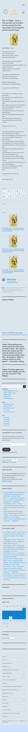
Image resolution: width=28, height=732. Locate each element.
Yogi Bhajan (10, 291)
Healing (16, 289)
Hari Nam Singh (10, 289)
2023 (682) (7, 423)
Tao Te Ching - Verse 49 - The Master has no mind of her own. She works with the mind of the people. (14, 554)
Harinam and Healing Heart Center (9, 720)
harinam (6, 287)
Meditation (11, 290)
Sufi (18, 290)
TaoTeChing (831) (8, 398)
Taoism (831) (7, 396)
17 (7, 617)
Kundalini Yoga (5, 290)
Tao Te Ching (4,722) (9, 411)
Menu (23, 5)
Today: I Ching (6, 676)
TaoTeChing (22, 287)
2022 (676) (7, 425)
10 (7, 615)
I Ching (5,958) (8, 406)
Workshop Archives (7, 693)
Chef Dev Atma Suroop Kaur (9, 690)
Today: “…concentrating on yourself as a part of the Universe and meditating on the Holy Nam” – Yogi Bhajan (14, 499)
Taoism (17, 287)
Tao (20, 290)
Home (4, 656)
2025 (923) (7, 419)
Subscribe (6, 449)
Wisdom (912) (7, 394)
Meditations (5, 666)
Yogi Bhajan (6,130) (9, 404)
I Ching (20, 289)
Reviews (4, 683)
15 (24, 615)
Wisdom (4, 289)
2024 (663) (7, 421)
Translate (13, 462)
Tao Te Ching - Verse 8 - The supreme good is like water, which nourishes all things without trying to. (14, 541)
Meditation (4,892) (9, 408)
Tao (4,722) (7, 410)
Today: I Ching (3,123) (9, 392)
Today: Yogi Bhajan (7, 673)
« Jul (7, 626)
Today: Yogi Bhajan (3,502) (11, 391)
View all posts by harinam (12, 282)
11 (10, 615)
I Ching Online (9, 179)
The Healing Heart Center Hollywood (12, 686)
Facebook (5, 587)
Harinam (4, 660)
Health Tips (5, 703)
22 (24, 617)
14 (20, 615)
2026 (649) (7, 417)
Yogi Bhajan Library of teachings (10, 713)
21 (20, 617)
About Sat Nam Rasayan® (9, 680)
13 (17, 615)
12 (14, 615)
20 (17, 617)
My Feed (4, 716)
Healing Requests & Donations (10, 670)
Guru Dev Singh (6, 710)
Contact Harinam (7, 663)
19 (14, 617)
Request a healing (7, 481)
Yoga (6, 291)
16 (3, 617)
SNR (16, 290)
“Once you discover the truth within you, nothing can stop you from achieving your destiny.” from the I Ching (15, 494)
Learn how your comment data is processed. (14, 334)
